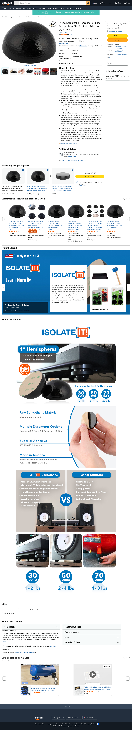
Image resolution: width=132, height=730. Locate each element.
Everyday (78, 8)
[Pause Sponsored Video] (56, 679)
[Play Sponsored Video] (92, 674)
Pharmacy (69, 8)
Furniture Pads (42, 17)
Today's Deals (20, 8)
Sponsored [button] (5, 660)
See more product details (68, 143)
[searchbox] (52, 3)
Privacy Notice (51, 724)
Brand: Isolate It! (64, 32)
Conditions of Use (40, 724)
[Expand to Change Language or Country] (63, 718)
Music (62, 8)
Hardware (21, 17)
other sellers (83, 46)
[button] (4, 8)
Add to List (111, 64)
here (4, 642)
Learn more (72, 156)
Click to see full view (29, 65)
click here (53, 646)
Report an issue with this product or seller (74, 160)
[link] (38, 176)
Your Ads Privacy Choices (88, 724)
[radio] (5, 71)
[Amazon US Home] (38, 718)
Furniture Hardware (31, 17)
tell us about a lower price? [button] (24, 652)
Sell (49, 8)
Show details (82, 185)
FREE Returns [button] (64, 43)
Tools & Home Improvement (9, 17)
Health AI (11, 8)
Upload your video (9, 613)
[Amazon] (7, 3)
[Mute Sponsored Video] (56, 683)
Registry (55, 8)
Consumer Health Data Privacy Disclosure (68, 724)
